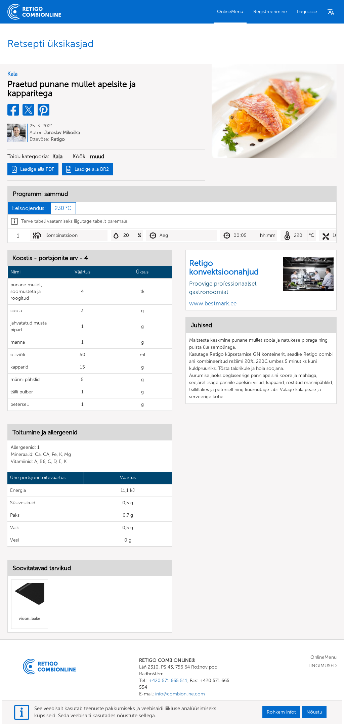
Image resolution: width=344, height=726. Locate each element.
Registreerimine (270, 11)
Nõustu (314, 712)
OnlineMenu (230, 11)
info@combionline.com (180, 694)
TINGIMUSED (322, 666)
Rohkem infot (281, 712)
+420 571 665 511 (168, 680)
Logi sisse (307, 11)
